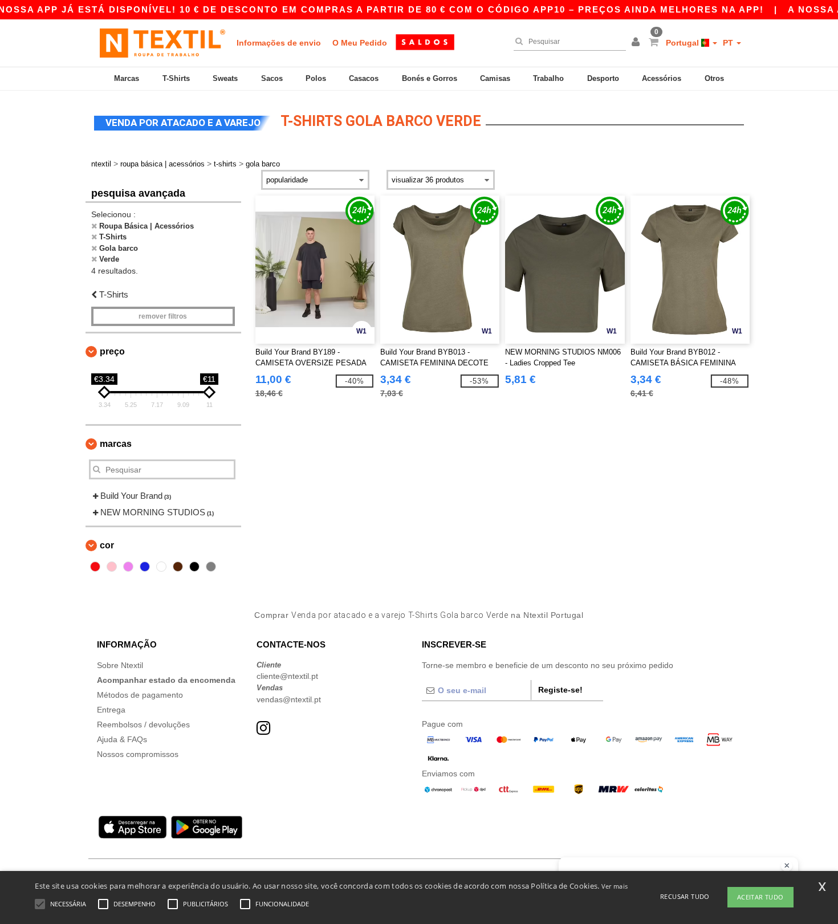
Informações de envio (279, 42)
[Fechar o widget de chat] (786, 866)
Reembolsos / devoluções (143, 724)
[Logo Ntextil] (162, 43)
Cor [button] (107, 545)
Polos (316, 78)
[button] (637, 42)
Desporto (603, 78)
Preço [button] (112, 351)
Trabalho (548, 78)
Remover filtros (163, 316)
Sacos (272, 78)
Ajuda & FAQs (122, 739)
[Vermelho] (95, 566)
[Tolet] (128, 566)
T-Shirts (176, 78)
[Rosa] (112, 566)
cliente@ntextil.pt (287, 676)
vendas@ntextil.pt (289, 699)
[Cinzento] (211, 566)
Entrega (111, 709)
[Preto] (194, 566)
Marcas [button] (116, 444)
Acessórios (661, 78)
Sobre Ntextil (120, 665)
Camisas (495, 78)
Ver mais (614, 886)
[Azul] (145, 566)
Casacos (364, 78)
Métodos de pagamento (140, 694)
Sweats (225, 78)
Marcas (126, 78)
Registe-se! (560, 689)
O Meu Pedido (359, 42)
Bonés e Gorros (429, 78)
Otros (714, 78)
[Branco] (161, 566)
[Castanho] (178, 566)
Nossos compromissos (137, 754)
